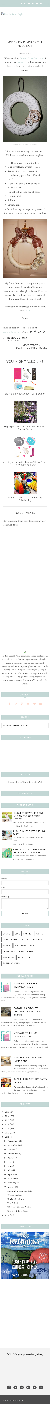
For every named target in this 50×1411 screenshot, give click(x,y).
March (11, 1178)
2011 (7, 1137)
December (13, 1141)
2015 (7, 1120)
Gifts (39, 934)
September (13, 1153)
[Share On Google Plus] (39, 332)
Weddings (21, 946)
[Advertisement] (25, 620)
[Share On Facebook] (35, 332)
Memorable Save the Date (19, 1191)
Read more (28, 826)
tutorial (22, 62)
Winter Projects (15, 1195)
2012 (7, 1132)
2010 (7, 1215)
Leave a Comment (11, 332)
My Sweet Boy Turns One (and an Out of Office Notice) (28, 816)
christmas (9, 951)
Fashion (28, 934)
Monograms (10, 940)
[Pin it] (44, 332)
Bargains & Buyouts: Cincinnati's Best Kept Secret (28, 1011)
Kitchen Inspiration (16, 1199)
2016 (7, 1116)
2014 (7, 1124)
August (11, 1157)
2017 (7, 1111)
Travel (7, 946)
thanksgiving (11, 963)
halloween (26, 951)
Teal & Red (12, 1203)
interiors (8, 957)
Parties (25, 940)
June (10, 1166)
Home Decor (30, 328)
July (10, 1162)
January (11, 1187)
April (10, 1174)
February (12, 1182)
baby (33, 946)
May (10, 1170)
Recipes (37, 940)
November (13, 1145)
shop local (25, 957)
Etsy (17, 934)
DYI (19, 328)
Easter (7, 934)
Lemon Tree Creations (32, 58)
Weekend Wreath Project (19, 1207)
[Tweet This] (31, 332)
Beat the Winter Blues (17, 1211)
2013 (7, 1128)
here (27, 310)
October (12, 1149)
